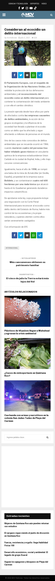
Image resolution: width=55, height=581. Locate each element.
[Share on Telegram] (40, 75)
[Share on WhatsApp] (33, 75)
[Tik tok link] (35, 8)
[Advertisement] (27, 476)
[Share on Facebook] (14, 75)
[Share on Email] (27, 75)
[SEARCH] (47, 437)
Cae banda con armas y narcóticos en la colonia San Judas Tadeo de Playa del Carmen (26, 418)
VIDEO (44, 4)
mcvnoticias (12, 38)
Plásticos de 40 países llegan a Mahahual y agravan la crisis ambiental (27, 332)
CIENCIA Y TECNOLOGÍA (18, 4)
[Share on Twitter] (21, 75)
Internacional (12, 248)
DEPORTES (34, 4)
